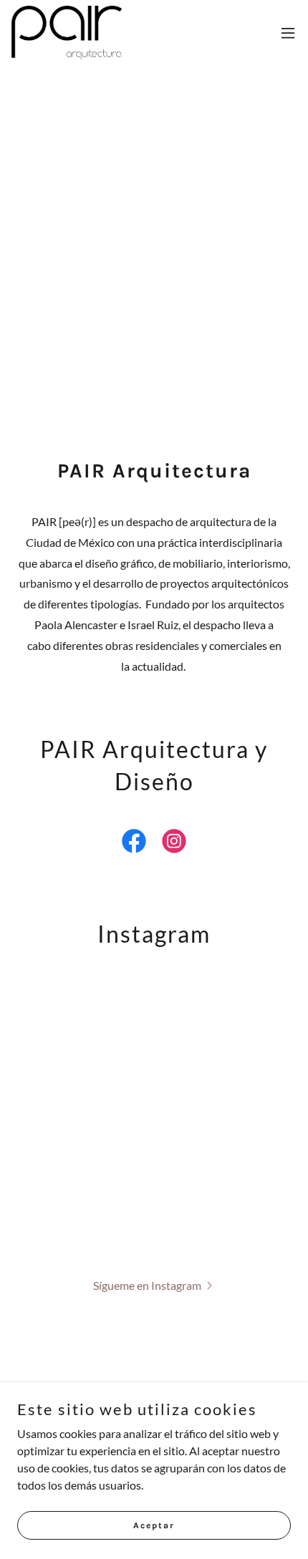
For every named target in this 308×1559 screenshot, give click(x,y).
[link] (66, 32)
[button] (288, 33)
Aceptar (154, 1525)
